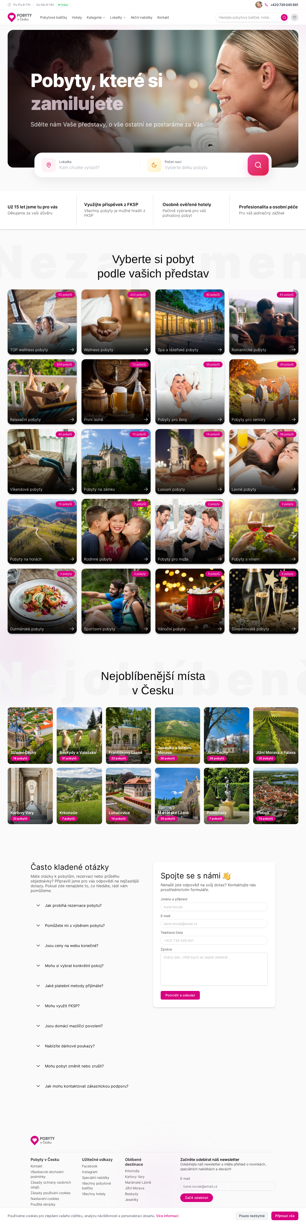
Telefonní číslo (172, 932)
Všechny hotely (94, 1194)
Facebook (89, 1166)
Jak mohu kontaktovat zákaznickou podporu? (86, 1086)
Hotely (77, 17)
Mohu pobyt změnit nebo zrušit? (74, 1066)
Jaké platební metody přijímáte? (74, 985)
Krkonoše (132, 1171)
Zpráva (166, 949)
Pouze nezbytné (252, 1216)
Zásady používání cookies (51, 1193)
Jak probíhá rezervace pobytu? (73, 905)
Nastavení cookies (45, 1199)
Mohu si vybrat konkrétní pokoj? (74, 965)
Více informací (167, 1216)
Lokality (116, 17)
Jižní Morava (134, 1188)
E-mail (165, 916)
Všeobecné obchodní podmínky (47, 1174)
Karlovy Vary (135, 1177)
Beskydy (131, 1194)
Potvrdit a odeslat (180, 995)
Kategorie (94, 17)
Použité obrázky (43, 1204)
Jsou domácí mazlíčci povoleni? (74, 1025)
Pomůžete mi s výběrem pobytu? (75, 925)
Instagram (90, 1172)
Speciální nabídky (95, 1177)
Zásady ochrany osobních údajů (51, 1184)
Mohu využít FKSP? (62, 1005)
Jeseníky (131, 1199)
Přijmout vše (285, 1216)
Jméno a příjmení (174, 899)
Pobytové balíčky (53, 17)
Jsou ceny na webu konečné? (71, 945)
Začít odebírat (196, 1198)
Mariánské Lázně (138, 1182)
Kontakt (163, 17)
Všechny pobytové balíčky (96, 1185)
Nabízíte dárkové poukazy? (70, 1046)
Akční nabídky (142, 17)
